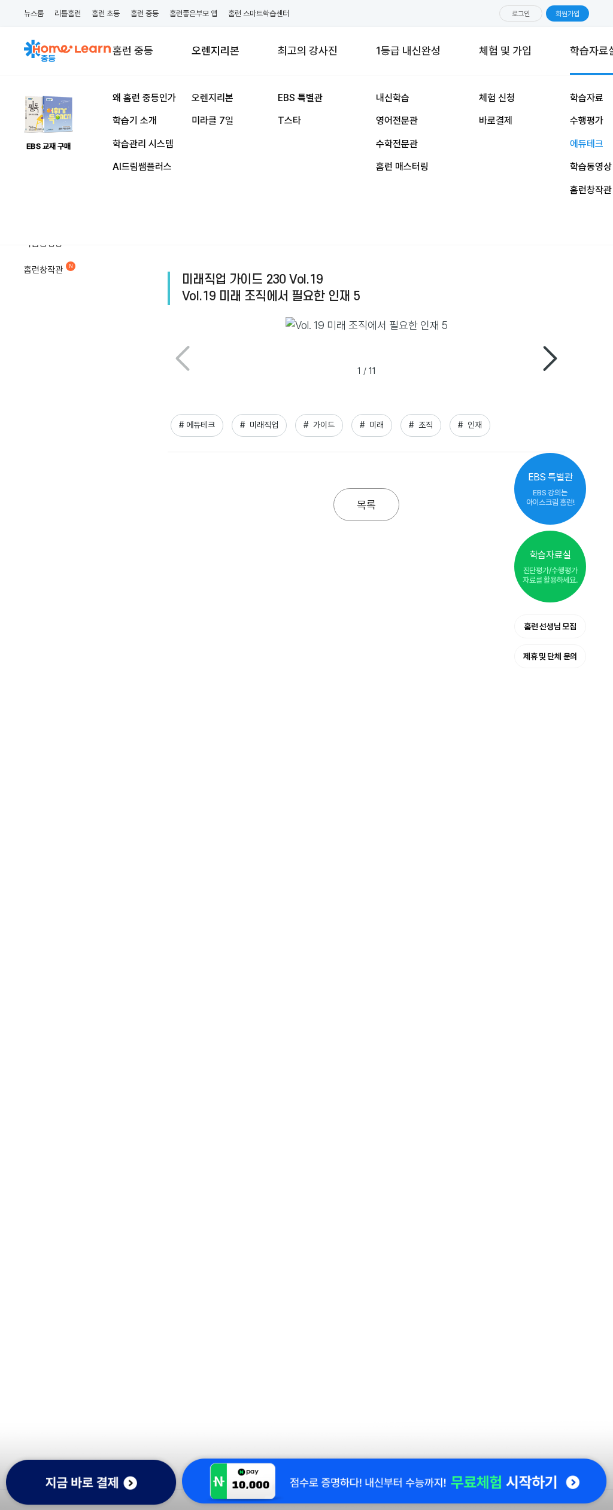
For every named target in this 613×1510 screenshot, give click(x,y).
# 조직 (421, 425)
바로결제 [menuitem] (495, 120)
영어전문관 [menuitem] (397, 120)
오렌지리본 (215, 53)
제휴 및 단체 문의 (550, 656)
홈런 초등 (106, 13)
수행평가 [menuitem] (586, 120)
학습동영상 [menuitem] (591, 166)
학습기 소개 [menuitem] (135, 120)
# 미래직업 (259, 425)
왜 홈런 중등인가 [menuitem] (144, 97)
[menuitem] (505, 51)
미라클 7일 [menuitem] (212, 120)
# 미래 (372, 425)
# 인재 (470, 425)
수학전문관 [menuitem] (397, 144)
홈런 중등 (145, 13)
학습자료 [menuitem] (586, 97)
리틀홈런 (67, 13)
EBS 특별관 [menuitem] (300, 97)
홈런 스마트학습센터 (258, 13)
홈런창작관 (43, 269)
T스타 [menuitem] (289, 120)
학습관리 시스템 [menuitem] (143, 144)
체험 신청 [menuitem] (497, 97)
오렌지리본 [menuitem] (212, 97)
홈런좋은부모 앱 (193, 13)
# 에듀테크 (197, 425)
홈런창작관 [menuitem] (591, 190)
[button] (550, 358)
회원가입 (567, 14)
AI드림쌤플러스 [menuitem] (142, 166)
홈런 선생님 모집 (550, 626)
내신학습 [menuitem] (392, 97)
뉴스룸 (34, 13)
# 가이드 (319, 425)
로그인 (521, 14)
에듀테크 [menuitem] (586, 144)
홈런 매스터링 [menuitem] (402, 166)
